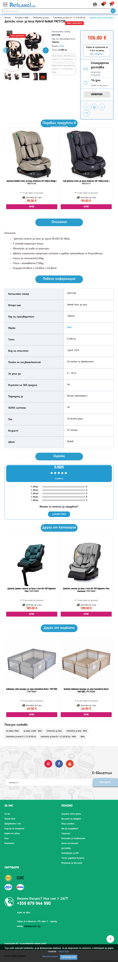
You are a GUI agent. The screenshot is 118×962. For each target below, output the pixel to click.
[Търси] (113, 11)
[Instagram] (48, 764)
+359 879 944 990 (34, 904)
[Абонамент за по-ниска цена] (102, 107)
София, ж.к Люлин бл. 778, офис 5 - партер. (37, 921)
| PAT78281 (31, 690)
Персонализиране (50, 956)
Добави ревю (59, 514)
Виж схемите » (97, 54)
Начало (7, 18)
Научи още (64, 951)
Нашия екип (9, 819)
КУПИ (31, 207)
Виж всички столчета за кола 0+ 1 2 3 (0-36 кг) (63, 57)
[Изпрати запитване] (87, 113)
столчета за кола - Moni (77, 731)
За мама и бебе (22, 18)
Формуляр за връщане (71, 863)
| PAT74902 (86, 590)
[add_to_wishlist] (87, 107)
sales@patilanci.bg (32, 926)
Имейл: (28, 926)
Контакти (9, 843)
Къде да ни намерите (14, 829)
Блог (6, 838)
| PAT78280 (86, 690)
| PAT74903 (31, 590)
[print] (94, 107)
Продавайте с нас (12, 824)
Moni (62, 46)
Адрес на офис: (24, 913)
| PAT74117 (86, 182)
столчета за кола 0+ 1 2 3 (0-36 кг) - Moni (58, 737)
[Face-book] (59, 764)
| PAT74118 (32, 182)
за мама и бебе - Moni (33, 731)
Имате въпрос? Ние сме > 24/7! (42, 898)
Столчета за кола (41, 18)
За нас (7, 814)
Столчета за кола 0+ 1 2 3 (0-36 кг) (69, 18)
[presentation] (46, 50)
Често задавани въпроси (72, 858)
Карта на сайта (12, 833)
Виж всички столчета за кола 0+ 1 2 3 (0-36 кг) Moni (63, 69)
